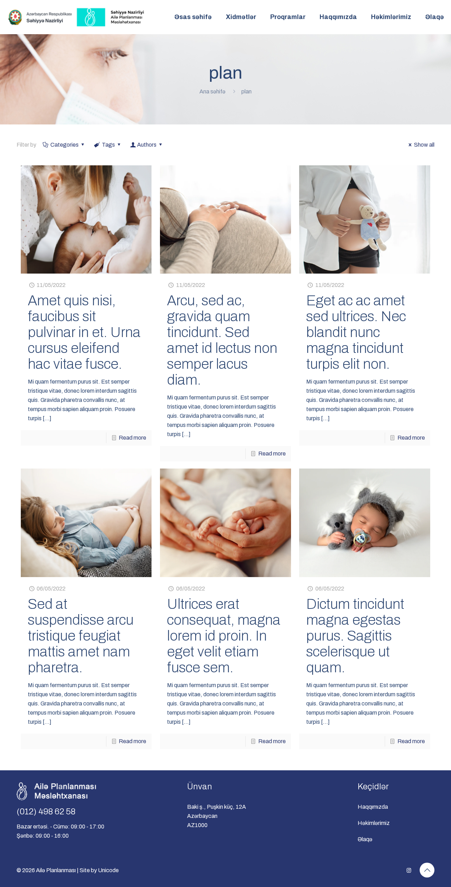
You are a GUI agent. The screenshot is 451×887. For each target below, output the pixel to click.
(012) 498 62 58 (46, 811)
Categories (64, 145)
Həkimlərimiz (374, 823)
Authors (146, 145)
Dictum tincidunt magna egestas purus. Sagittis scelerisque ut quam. (355, 636)
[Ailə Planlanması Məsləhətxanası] (77, 17)
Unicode (108, 870)
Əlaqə (365, 839)
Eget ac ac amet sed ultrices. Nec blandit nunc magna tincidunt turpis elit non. (356, 332)
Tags (108, 145)
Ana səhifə (212, 91)
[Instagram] (409, 870)
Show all (424, 145)
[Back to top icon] (427, 870)
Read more (132, 438)
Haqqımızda (373, 807)
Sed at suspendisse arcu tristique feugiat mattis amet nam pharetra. (81, 636)
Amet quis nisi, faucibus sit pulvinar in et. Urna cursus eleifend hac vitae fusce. (84, 332)
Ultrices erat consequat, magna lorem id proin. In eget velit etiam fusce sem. (223, 636)
